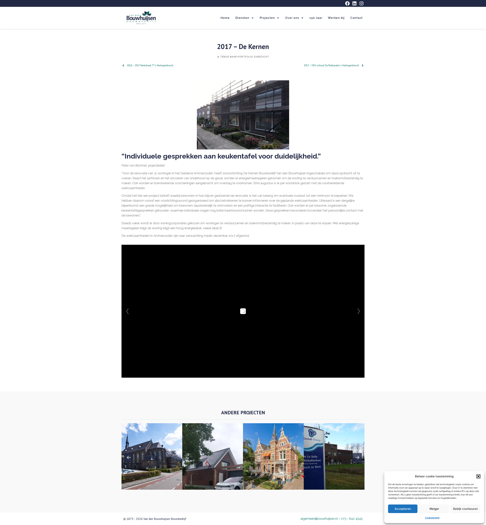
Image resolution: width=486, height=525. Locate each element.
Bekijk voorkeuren (465, 509)
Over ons (292, 18)
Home (225, 18)
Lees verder (149, 466)
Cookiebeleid (432, 517)
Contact (356, 18)
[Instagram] (361, 3)
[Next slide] (357, 457)
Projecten (267, 18)
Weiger (434, 509)
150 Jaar (315, 18)
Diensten (242, 18)
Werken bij (336, 18)
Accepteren (403, 509)
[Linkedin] (354, 3)
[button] (478, 476)
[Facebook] (347, 3)
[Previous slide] (128, 457)
